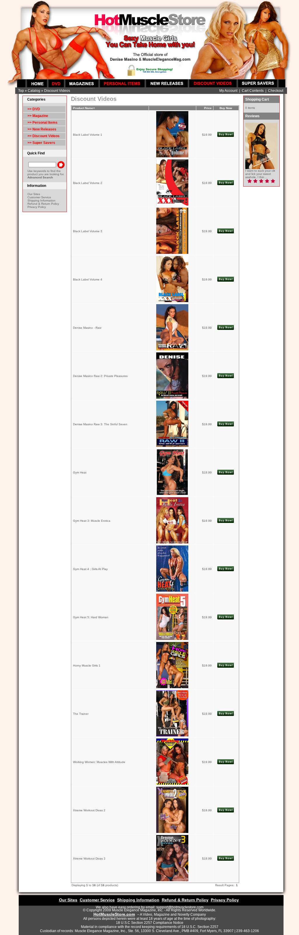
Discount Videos (57, 91)
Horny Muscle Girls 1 (86, 665)
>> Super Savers (41, 143)
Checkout (275, 91)
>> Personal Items (42, 122)
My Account (228, 91)
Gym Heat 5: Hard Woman (90, 617)
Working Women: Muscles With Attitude (99, 762)
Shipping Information (41, 200)
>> (43, 136)
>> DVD (33, 109)
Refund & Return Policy (43, 203)
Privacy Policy (36, 207)
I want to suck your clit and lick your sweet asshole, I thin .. (260, 174)
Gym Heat (79, 472)
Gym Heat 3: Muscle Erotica (91, 520)
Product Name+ (84, 108)
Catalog (34, 91)
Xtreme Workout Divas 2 (89, 810)
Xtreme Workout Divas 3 (89, 858)
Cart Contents (253, 91)
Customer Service (39, 197)
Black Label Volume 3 (87, 231)
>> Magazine (37, 116)
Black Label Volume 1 (87, 134)
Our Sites (33, 194)
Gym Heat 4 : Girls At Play (90, 569)
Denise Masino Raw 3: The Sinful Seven (100, 424)
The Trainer (80, 713)
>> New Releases (41, 129)
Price (208, 108)
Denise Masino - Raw (87, 327)
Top (21, 91)
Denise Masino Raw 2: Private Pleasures (100, 376)
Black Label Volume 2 (87, 183)
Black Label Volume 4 (87, 279)
